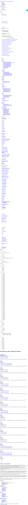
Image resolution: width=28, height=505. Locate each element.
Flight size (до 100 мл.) (5, 176)
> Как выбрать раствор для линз (6, 49)
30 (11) (3, 324)
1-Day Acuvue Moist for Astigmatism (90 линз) (6, 454)
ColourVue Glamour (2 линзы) (6, 90)
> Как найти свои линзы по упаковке (6, 44)
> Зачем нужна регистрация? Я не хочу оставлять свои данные (9, 39)
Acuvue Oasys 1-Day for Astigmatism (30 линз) (8, 62)
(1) (2, 260)
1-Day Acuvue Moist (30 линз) (4, 398)
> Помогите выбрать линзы (5, 46)
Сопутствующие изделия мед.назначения (6, 202)
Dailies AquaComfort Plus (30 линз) (7, 95)
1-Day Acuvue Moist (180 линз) (7, 66)
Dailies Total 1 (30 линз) (6, 96)
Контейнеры (4, 193)
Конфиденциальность (4, 487)
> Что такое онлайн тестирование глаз (4, 240)
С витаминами (4, 186)
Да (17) (3, 264)
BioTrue (3, 79)
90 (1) (3, 325)
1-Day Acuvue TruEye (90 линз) (7, 64)
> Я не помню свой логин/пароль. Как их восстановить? (9, 40)
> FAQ (2, 232)
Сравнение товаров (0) (3, 354)
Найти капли (3, 495)
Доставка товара (4, 489)
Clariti (3, 83)
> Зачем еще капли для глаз (5, 50)
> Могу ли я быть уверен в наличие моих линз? (8, 51)
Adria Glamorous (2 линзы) (6, 109)
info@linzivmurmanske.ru (5, 483)
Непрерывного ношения (5, 155)
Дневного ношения (5, 148)
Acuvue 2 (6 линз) (5, 67)
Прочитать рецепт (4, 493)
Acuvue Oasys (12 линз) (3, 433)
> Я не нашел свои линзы (5, 45)
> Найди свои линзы (5, 22)
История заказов (4, 500)
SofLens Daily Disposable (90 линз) (7, 105)
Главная (3, 502)
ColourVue (3, 86)
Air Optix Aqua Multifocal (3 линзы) (7, 73)
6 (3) (3, 322)
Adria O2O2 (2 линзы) (6, 111)
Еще (3, 68)
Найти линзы (3, 494)
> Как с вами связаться (4, 54)
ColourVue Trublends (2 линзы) (7, 91)
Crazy (3, 144)
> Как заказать (3, 227)
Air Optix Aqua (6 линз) (6, 72)
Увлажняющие (4, 180)
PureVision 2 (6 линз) (5, 100)
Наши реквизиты (4, 484)
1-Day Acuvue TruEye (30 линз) (4, 378)
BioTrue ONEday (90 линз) (6, 82)
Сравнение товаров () (4, 501)
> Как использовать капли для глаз (4, 218)
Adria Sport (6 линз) (5, 112)
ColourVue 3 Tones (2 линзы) (6, 88)
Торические (3, 136)
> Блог (2, 236)
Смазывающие (4, 183)
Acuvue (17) (3, 251)
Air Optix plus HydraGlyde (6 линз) (7, 75)
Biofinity (3, 76)
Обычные (3, 133)
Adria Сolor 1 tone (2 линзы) (6, 113)
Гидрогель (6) (4, 261)
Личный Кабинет (4, 499)
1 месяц (3, 125)
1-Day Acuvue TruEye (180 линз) (7, 65)
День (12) (3, 257)
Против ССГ (4, 189)
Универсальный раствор (6, 168)
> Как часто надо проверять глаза (4, 238)
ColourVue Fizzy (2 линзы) (6, 89)
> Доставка (3, 228)
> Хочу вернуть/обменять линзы (6, 55)
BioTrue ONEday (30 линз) (6, 81)
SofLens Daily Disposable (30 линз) (7, 104)
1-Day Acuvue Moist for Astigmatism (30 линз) (6, 447)
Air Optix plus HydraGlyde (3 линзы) (7, 74)
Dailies (3, 93)
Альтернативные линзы (5, 496)
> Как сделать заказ (4, 21)
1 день (3, 120)
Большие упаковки (5, 173)
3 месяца (3, 128)
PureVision (3, 98)
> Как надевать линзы (4, 215)
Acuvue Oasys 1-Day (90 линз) (7, 63)
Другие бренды (4, 106)
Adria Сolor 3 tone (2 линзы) (6, 114)
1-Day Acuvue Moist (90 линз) (4, 405)
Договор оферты (4, 488)
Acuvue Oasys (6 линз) (4, 161)
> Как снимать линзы (4, 216)
